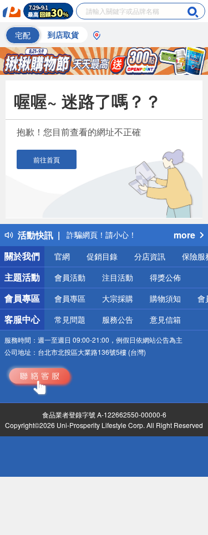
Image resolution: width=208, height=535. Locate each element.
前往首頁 (46, 159)
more (184, 234)
